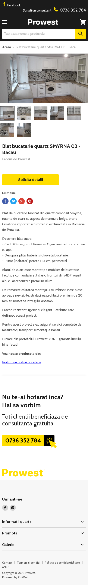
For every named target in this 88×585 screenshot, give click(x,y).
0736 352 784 (23, 440)
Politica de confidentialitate (62, 562)
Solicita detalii (30, 179)
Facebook (13, 5)
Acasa (6, 47)
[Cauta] (80, 34)
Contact (7, 562)
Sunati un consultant (54, 10)
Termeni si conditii (28, 562)
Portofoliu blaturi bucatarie (21, 362)
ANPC (5, 567)
